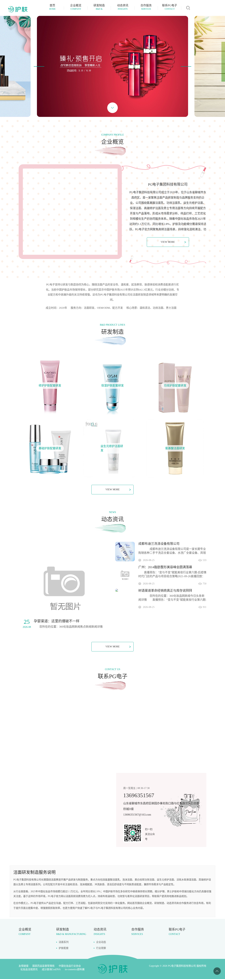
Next (186, 66)
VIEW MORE (173, 242)
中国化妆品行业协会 (70, 966)
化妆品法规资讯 (29, 969)
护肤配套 (64, 948)
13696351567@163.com (137, 814)
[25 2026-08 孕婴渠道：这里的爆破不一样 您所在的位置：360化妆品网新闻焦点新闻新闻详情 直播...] (64, 587)
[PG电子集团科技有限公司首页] (17, 9)
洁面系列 (64, 942)
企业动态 (101, 942)
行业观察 (101, 948)
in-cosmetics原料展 (75, 969)
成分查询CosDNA (51, 969)
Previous (39, 66)
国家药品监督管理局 (43, 966)
